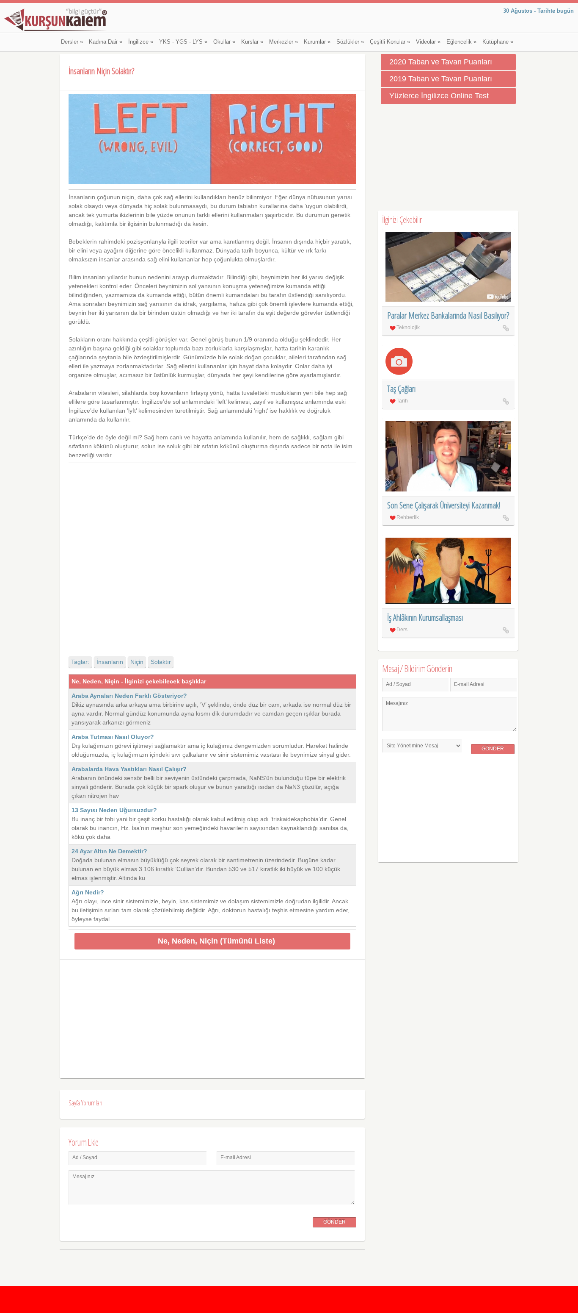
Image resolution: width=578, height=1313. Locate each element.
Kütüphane (497, 42)
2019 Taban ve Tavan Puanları (440, 79)
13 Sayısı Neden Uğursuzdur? (114, 810)
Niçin (136, 661)
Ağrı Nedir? (88, 892)
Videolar (428, 42)
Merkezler (283, 42)
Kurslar (252, 42)
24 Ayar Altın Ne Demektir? (109, 851)
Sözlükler (350, 42)
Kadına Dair (105, 42)
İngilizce (140, 42)
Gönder (334, 1222)
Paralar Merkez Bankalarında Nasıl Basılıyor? (448, 315)
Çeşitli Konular (390, 42)
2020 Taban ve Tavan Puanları (440, 62)
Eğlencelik (461, 42)
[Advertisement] (212, 552)
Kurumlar (317, 42)
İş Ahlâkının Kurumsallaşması (425, 617)
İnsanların (109, 661)
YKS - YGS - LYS (183, 42)
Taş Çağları (401, 388)
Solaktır (161, 661)
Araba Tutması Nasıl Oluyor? (113, 736)
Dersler (72, 42)
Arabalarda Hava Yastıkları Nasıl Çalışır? (129, 769)
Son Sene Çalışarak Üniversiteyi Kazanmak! (443, 505)
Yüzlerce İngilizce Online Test (439, 96)
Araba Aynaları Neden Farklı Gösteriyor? (129, 695)
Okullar (224, 42)
